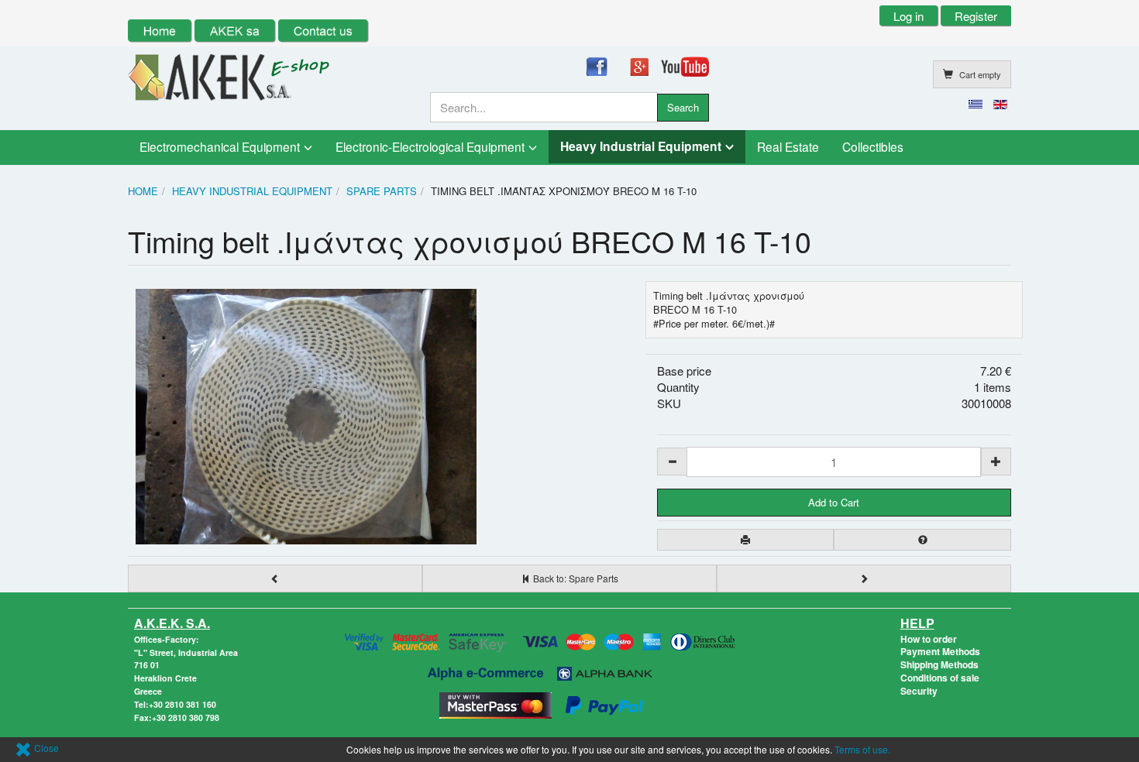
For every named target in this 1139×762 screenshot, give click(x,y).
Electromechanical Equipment (219, 146)
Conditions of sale (939, 678)
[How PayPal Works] (604, 703)
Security (919, 691)
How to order (928, 639)
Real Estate (788, 146)
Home (143, 191)
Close (45, 747)
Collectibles (872, 146)
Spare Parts (381, 191)
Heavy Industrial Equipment (640, 146)
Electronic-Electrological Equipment (430, 146)
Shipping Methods (939, 664)
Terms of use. (862, 749)
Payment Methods (940, 651)
